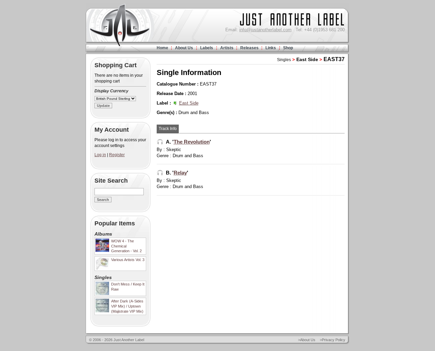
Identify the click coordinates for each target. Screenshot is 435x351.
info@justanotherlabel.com (265, 29)
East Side (307, 59)
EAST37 (334, 59)
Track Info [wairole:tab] (168, 128)
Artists (226, 47)
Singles (284, 59)
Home (162, 47)
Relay (180, 173)
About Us (184, 47)
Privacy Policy (333, 340)
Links (270, 47)
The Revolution (192, 142)
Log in (100, 154)
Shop (288, 47)
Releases (249, 47)
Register (117, 154)
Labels (206, 47)
